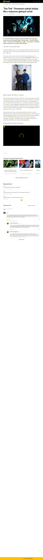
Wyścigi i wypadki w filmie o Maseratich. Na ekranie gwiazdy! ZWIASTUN (16, 192)
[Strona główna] (4, 4)
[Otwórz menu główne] (39, 1)
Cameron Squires (22, 59)
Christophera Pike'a (25, 120)
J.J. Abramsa (16, 43)
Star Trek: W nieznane (8, 98)
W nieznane (36, 102)
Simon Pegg (29, 62)
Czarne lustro (30, 41)
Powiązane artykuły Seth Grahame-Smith (12, 158)
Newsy (7, 4)
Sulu (25, 62)
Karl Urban (8, 62)
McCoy (15, 62)
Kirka (18, 116)
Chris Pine (10, 60)
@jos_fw (11, 233)
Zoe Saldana (35, 60)
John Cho (20, 62)
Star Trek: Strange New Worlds (10, 115)
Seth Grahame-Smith (15, 40)
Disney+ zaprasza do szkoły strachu (26, 170)
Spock (30, 60)
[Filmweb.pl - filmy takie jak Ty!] (6, 1)
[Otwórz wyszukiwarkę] (34, 1)
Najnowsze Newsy (7, 184)
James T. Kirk (17, 60)
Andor (24, 41)
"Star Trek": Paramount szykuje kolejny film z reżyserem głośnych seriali (18, 4)
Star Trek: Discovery (26, 113)
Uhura (4, 62)
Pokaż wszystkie (21, 239)
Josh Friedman (15, 59)
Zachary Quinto (24, 60)
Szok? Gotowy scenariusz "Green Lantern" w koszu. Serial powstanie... (10, 171)
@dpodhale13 (12, 225)
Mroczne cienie (24, 40)
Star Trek (34, 38)
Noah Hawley (31, 107)
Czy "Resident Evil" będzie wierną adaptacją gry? (12, 187)
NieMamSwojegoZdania (14, 223)
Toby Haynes (19, 41)
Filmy (10, 4)
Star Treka (11, 118)
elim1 (7, 212)
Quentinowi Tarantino (19, 104)
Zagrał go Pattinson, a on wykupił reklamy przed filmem (13, 197)
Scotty (35, 62)
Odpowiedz (11, 229)
